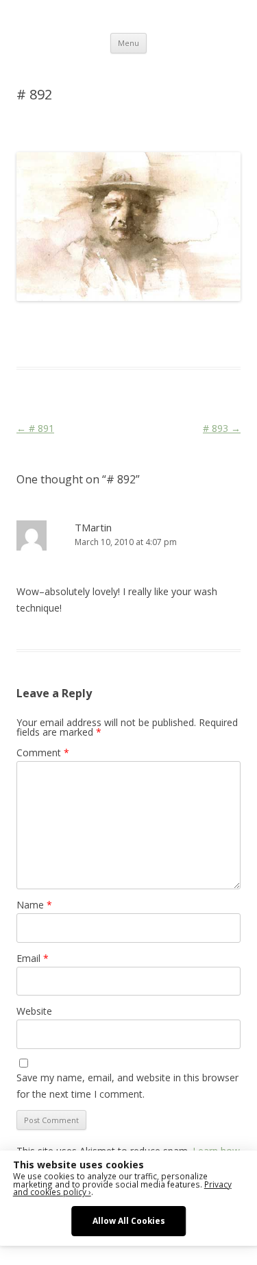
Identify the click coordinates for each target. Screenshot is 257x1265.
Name (34, 904)
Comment (42, 752)
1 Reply (31, 127)
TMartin (93, 527)
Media (29, 342)
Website (34, 1010)
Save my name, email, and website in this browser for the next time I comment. (127, 1085)
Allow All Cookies (129, 1220)
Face (217, 326)
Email (32, 958)
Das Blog (138, 326)
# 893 (222, 428)
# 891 (35, 428)
